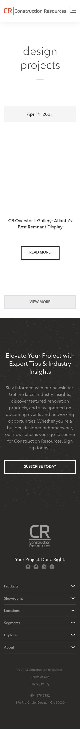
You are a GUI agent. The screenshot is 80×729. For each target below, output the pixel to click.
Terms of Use (40, 677)
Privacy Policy (40, 684)
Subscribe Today (40, 467)
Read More (40, 252)
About (9, 647)
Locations (12, 610)
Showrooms (13, 598)
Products (11, 586)
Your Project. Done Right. (40, 559)
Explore (10, 635)
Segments (12, 623)
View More (40, 302)
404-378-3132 (40, 695)
